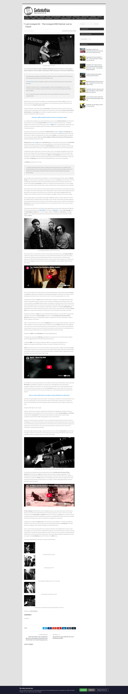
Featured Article (65, 30)
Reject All (91, 690)
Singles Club (40, 18)
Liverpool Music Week (81, 18)
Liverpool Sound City (94, 18)
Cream (37, 142)
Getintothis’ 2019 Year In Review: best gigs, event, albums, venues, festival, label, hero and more (95, 90)
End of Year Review (56, 16)
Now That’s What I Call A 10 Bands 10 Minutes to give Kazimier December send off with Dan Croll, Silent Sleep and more (36, 638)
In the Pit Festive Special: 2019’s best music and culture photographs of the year (94, 98)
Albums (36, 16)
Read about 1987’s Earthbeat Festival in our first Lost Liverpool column (49, 117)
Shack (60, 131)
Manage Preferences (102, 690)
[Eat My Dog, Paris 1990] (29, 566)
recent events (31, 81)
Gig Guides (68, 16)
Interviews (42, 16)
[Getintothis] (38, 11)
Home (26, 16)
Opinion (33, 18)
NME (52, 124)
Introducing (76, 16)
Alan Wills (42, 210)
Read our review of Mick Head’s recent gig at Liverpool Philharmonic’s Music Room (49, 395)
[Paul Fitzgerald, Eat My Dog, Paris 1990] (29, 592)
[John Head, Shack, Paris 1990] (49, 63)
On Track (27, 18)
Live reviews (93, 16)
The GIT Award (48, 18)
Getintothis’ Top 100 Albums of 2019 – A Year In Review (94, 105)
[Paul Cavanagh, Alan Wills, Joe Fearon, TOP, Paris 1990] (49, 248)
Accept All (83, 690)
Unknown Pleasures (66, 18)
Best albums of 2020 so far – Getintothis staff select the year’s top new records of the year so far (94, 51)
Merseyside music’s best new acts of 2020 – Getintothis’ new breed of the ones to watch (94, 83)
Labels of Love (85, 16)
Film (63, 16)
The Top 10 (56, 18)
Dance (48, 16)
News (31, 16)
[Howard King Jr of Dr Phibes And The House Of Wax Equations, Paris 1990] (49, 467)
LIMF (73, 18)
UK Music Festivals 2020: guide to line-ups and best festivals (94, 74)
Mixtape (99, 16)
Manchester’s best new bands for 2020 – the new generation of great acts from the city (94, 58)
